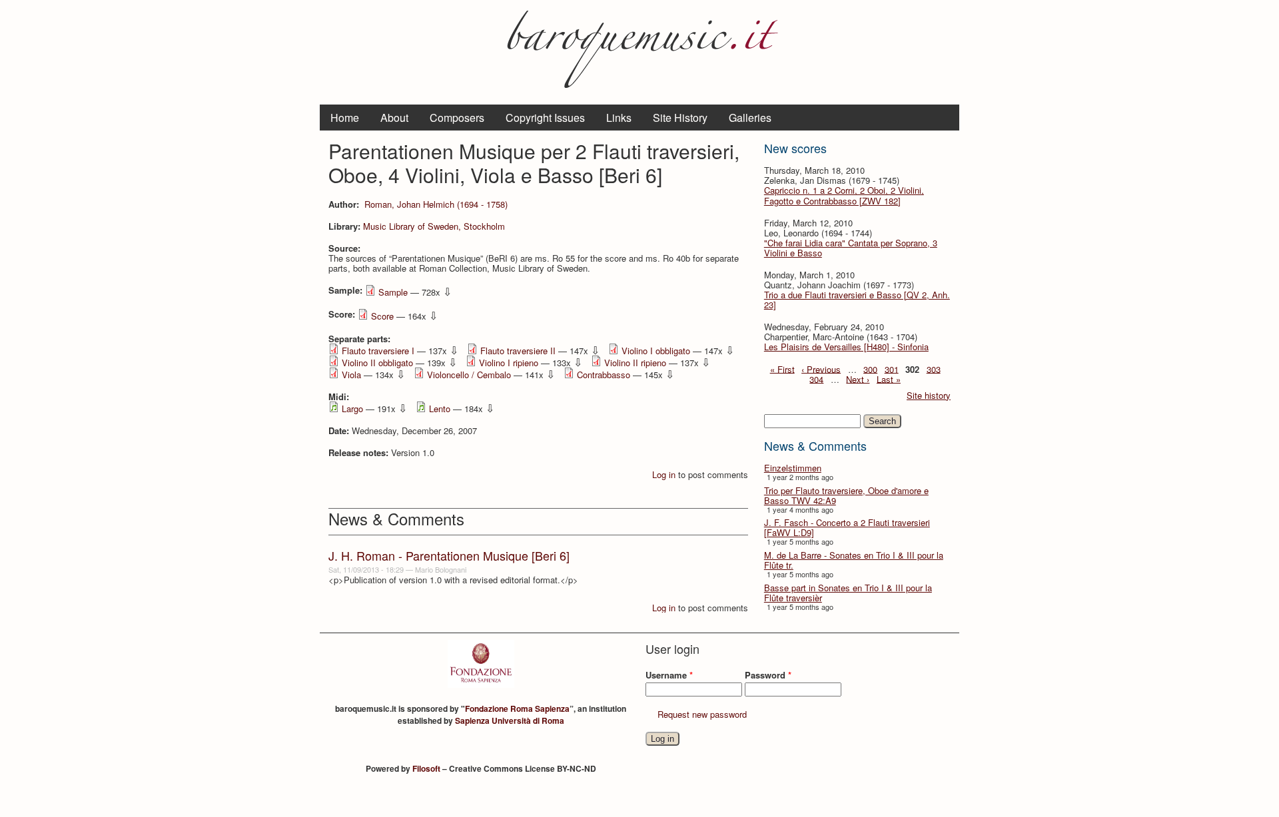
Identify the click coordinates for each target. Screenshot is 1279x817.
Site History (680, 117)
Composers (457, 117)
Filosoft (426, 768)
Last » (889, 378)
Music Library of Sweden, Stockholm (434, 226)
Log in (663, 474)
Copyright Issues (545, 117)
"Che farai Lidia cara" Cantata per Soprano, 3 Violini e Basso (850, 247)
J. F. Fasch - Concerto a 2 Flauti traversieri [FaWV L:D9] (847, 527)
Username (669, 675)
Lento (439, 408)
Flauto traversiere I (378, 350)
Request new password (702, 714)
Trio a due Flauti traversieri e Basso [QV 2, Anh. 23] (857, 299)
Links (619, 117)
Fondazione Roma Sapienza (517, 708)
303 (934, 368)
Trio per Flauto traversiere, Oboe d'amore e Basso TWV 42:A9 (846, 495)
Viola (351, 374)
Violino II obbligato (377, 362)
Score (382, 316)
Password (768, 675)
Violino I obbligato (656, 350)
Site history (929, 395)
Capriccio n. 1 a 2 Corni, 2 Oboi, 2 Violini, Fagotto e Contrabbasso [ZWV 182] (844, 195)
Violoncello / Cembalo (469, 374)
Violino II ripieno (635, 362)
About (394, 117)
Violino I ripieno (508, 362)
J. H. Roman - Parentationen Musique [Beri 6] (449, 555)
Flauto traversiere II (518, 350)
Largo (352, 408)
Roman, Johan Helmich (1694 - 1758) (436, 204)
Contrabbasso (603, 374)
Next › (857, 378)
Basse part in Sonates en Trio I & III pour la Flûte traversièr (848, 593)
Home (344, 117)
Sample (393, 292)
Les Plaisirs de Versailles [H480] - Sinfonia (846, 346)
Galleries (750, 117)
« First (782, 368)
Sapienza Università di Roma (509, 720)
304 (816, 378)
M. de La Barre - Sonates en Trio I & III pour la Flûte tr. (853, 560)
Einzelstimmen (792, 468)
